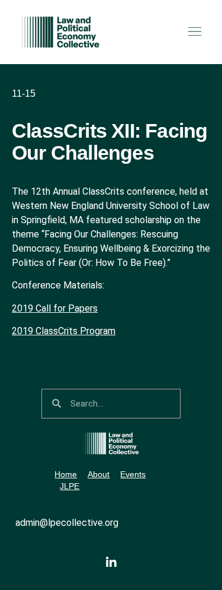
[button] (194, 32)
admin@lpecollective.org (66, 522)
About (99, 474)
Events (133, 474)
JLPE (69, 486)
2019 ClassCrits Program (63, 331)
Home (65, 474)
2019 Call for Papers (55, 308)
